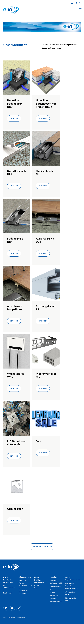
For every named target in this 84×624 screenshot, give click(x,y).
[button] (79, 3)
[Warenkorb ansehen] (75, 3)
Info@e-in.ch (7, 593)
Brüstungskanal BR (71, 588)
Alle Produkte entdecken (42, 546)
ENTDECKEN (14, 118)
